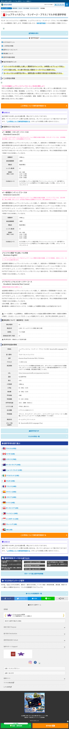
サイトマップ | (37, 717)
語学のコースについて (10, 50)
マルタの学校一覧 (34, 436)
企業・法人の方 (9, 673)
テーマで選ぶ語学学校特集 (34, 574)
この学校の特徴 (8, 46)
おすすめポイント (9, 42)
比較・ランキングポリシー (12, 668)
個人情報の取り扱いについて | (39, 715)
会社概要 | (23, 715)
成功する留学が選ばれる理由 (13, 621)
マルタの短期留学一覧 (34, 593)
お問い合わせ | (29, 715)
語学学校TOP (34, 431)
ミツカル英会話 (8, 682)
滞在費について (8, 53)
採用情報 (43, 717)
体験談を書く (34, 33)
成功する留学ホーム (35, 605)
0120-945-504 (60, 4)
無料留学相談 (41, 23)
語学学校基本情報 (9, 57)
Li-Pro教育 (7, 687)
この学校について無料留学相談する (18, 121)
